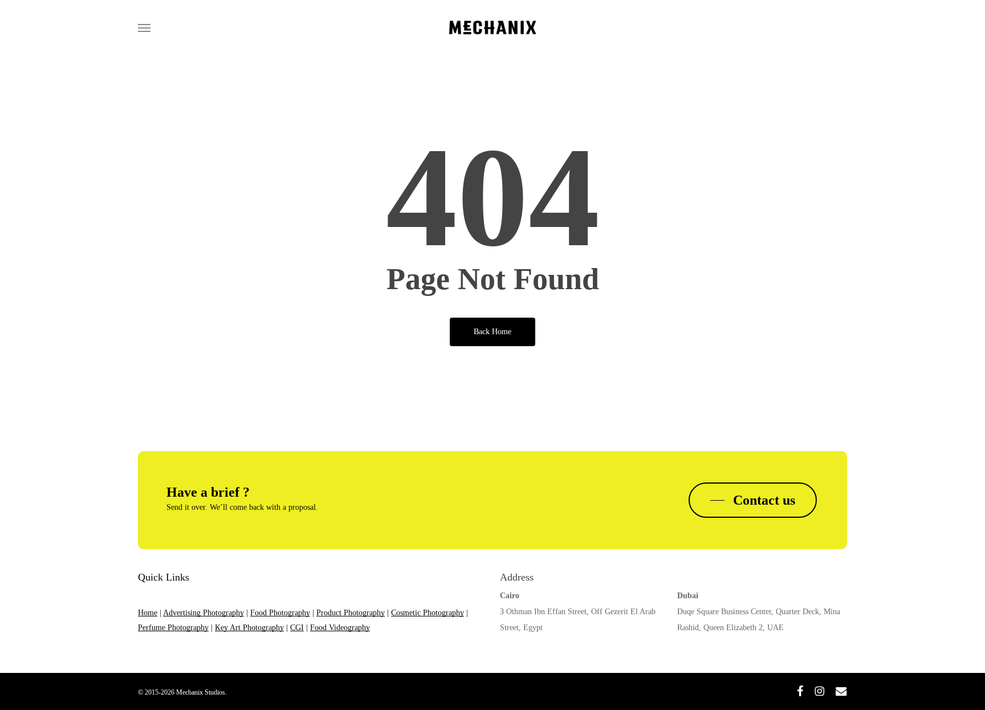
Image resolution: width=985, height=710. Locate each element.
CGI (297, 627)
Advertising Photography (203, 612)
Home (147, 612)
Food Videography (340, 627)
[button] (144, 27)
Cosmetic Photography (427, 612)
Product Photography (350, 612)
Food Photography (280, 612)
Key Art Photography (249, 627)
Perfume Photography (173, 627)
